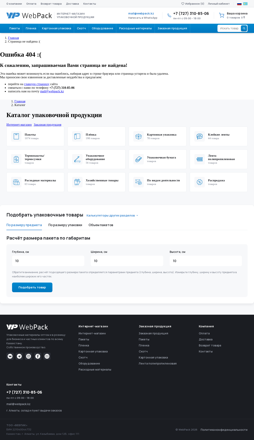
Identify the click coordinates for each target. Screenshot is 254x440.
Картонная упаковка (93, 351)
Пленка (84, 345)
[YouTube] (47, 356)
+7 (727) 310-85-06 (24, 392)
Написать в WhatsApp (142, 17)
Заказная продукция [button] (47, 124)
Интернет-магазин (92, 333)
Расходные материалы (95, 369)
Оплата (31, 3)
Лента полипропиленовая (158, 363)
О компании (14, 3)
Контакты (89, 3)
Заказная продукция (153, 333)
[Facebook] (37, 356)
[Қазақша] (245, 3)
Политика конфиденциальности (224, 430)
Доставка (72, 3)
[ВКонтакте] (10, 356)
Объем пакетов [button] (101, 225)
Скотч (83, 357)
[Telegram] (19, 356)
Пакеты (84, 339)
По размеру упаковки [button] (65, 225)
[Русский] (239, 3)
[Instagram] (28, 356)
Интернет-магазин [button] (19, 124)
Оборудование (89, 363)
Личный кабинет (219, 3)
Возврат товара (51, 3)
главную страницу (36, 84)
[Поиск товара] (244, 28)
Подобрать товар (32, 287)
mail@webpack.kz (141, 13)
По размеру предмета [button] (24, 225)
